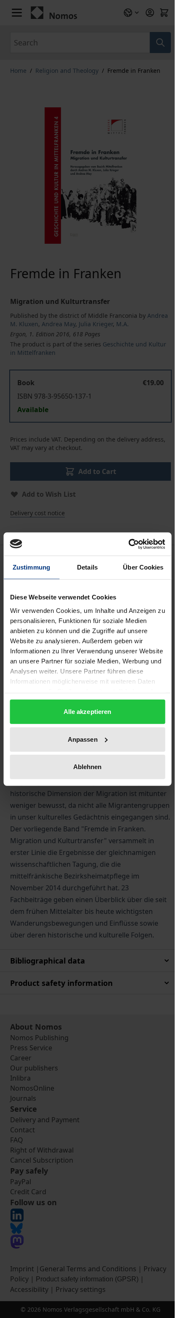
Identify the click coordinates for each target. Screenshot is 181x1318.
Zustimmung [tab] (31, 567)
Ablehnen (87, 766)
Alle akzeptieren (88, 711)
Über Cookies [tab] (143, 567)
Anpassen (83, 739)
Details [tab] (87, 567)
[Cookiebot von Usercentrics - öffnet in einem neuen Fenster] (128, 543)
